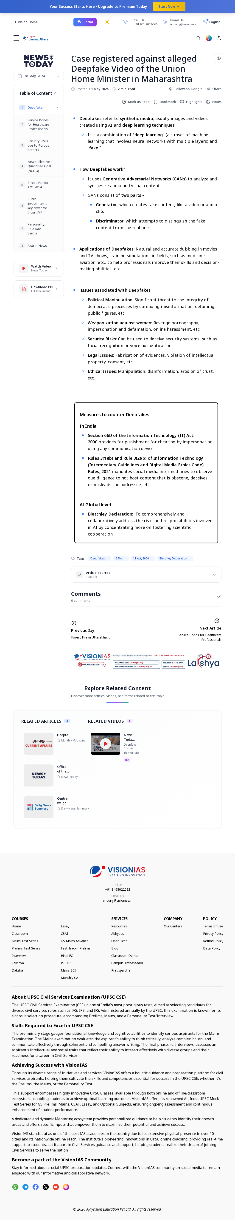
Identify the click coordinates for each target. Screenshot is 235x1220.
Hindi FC (67, 955)
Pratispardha (120, 970)
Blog (114, 948)
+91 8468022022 (117, 889)
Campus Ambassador (127, 963)
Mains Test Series (25, 941)
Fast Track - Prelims (75, 948)
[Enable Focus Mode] (218, 58)
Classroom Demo (124, 955)
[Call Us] (126, 22)
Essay (65, 926)
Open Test (119, 941)
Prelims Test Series (26, 948)
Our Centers (173, 926)
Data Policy (211, 948)
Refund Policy (213, 941)
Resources (119, 926)
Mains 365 (68, 970)
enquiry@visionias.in (117, 900)
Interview (19, 955)
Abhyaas (117, 933)
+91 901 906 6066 (145, 24)
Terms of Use (213, 926)
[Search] (198, 38)
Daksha (17, 970)
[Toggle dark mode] (107, 22)
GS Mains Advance (74, 941)
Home (16, 926)
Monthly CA (69, 977)
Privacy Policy (213, 933)
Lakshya (18, 963)
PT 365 (66, 963)
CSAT (65, 933)
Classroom (20, 933)
